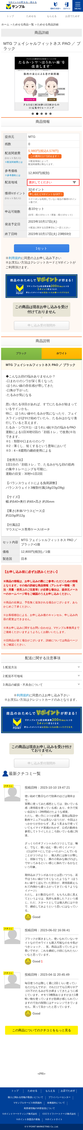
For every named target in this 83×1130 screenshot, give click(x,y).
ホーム (5, 24)
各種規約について (56, 1103)
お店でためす (72, 16)
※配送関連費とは (14, 162)
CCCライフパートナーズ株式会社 (59, 1114)
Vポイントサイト (53, 1119)
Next (62, 83)
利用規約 (15, 258)
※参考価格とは (12, 175)
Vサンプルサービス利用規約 (28, 1103)
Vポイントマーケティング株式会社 (19, 1114)
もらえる (52, 16)
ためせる (31, 16)
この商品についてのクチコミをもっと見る (41, 1030)
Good (33, 917)
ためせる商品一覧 (23, 24)
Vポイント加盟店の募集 (28, 1119)
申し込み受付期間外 (42, 325)
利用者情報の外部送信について (39, 1108)
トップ (10, 16)
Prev (20, 83)
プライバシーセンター (59, 1097)
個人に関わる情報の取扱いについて (25, 1097)
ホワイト (61, 353)
